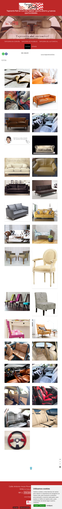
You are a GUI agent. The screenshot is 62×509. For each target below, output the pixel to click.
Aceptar (36, 505)
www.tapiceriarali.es (48, 55)
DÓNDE (34, 46)
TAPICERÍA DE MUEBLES (29, 41)
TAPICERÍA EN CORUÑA (12, 41)
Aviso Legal (15, 507)
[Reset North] (60, 464)
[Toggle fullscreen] (60, 467)
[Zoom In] (60, 459)
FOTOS (27, 46)
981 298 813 (25, 53)
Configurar (49, 505)
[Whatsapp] (3, 54)
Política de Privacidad (24, 507)
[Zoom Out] (60, 462)
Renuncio (42, 505)
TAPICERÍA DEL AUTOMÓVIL (48, 41)
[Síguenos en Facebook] (6, 54)
